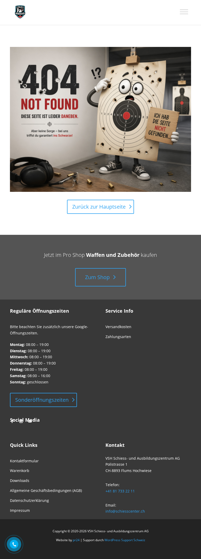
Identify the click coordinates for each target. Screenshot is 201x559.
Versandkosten (118, 326)
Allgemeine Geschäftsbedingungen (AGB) (46, 490)
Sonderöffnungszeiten (42, 399)
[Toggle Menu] (184, 11)
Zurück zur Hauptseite (99, 206)
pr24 (76, 540)
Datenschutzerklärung (29, 500)
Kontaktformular (24, 460)
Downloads (19, 480)
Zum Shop (97, 277)
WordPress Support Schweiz (124, 540)
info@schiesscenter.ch (125, 511)
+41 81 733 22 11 (120, 491)
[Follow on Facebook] (12, 421)
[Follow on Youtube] (29, 421)
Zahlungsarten (118, 336)
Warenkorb (19, 470)
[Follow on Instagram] (21, 421)
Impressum (20, 510)
